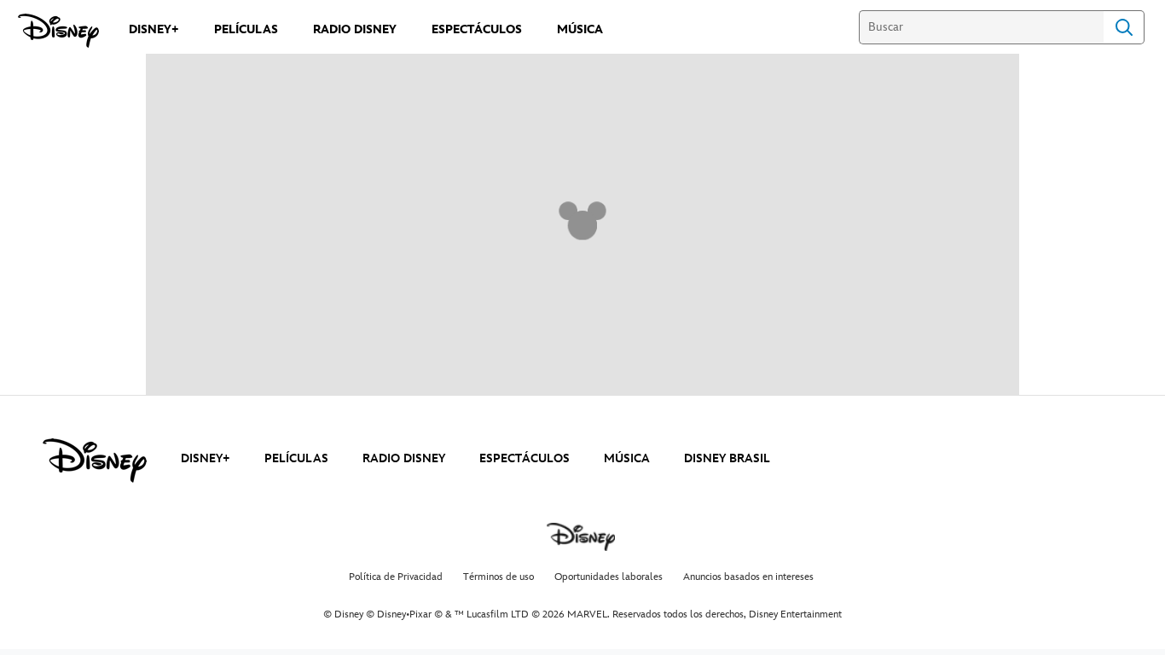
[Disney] (58, 31)
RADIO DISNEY (403, 458)
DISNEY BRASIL (727, 458)
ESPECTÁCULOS (524, 458)
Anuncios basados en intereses (748, 577)
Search (1124, 27)
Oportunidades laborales (608, 577)
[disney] (95, 460)
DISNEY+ (205, 458)
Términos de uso (498, 577)
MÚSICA (627, 458)
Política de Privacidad (396, 577)
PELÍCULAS (296, 458)
